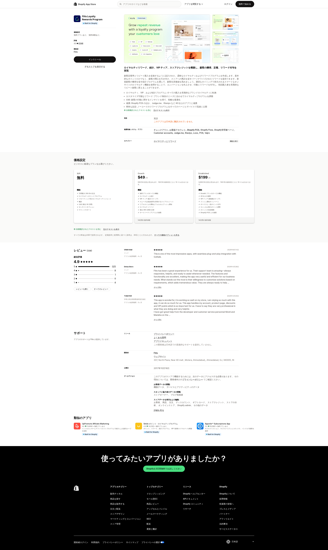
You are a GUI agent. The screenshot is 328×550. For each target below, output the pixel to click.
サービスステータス (228, 529)
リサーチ (187, 509)
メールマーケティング (157, 514)
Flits (76, 52)
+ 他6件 (225, 55)
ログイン (228, 4)
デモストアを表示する (95, 66)
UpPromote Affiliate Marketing (95, 424)
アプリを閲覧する (192, 4)
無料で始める (245, 4)
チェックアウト (161, 130)
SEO (149, 519)
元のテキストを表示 (161, 110)
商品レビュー (153, 504)
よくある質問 (160, 337)
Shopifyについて (227, 493)
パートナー (224, 514)
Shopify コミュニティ (193, 504)
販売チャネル (116, 493)
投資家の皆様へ (226, 504)
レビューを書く (82, 289)
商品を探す (115, 499)
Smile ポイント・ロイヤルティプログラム (161, 424)
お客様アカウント (177, 130)
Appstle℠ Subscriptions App (217, 424)
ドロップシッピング (156, 493)
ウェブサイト (160, 356)
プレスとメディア (227, 509)
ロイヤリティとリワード (165, 141)
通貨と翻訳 (152, 529)
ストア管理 (115, 524)
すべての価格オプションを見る (166, 235)
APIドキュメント (191, 499)
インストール (95, 59)
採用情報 (223, 499)
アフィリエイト (226, 519)
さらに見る (157, 287)
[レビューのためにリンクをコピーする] (134, 250)
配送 (149, 524)
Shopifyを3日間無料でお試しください (164, 468)
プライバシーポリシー (164, 334)
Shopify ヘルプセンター (194, 493)
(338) (81, 43)
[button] (102, 429)
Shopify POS (193, 130)
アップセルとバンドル (157, 509)
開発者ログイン (81, 542)
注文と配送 (115, 509)
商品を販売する (117, 504)
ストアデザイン (117, 514)
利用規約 (95, 542)
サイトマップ (132, 542)
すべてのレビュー (101, 289)
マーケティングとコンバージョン (125, 519)
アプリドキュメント (163, 341)
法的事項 (223, 524)
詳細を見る (159, 410)
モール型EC (152, 499)
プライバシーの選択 (150, 542)
